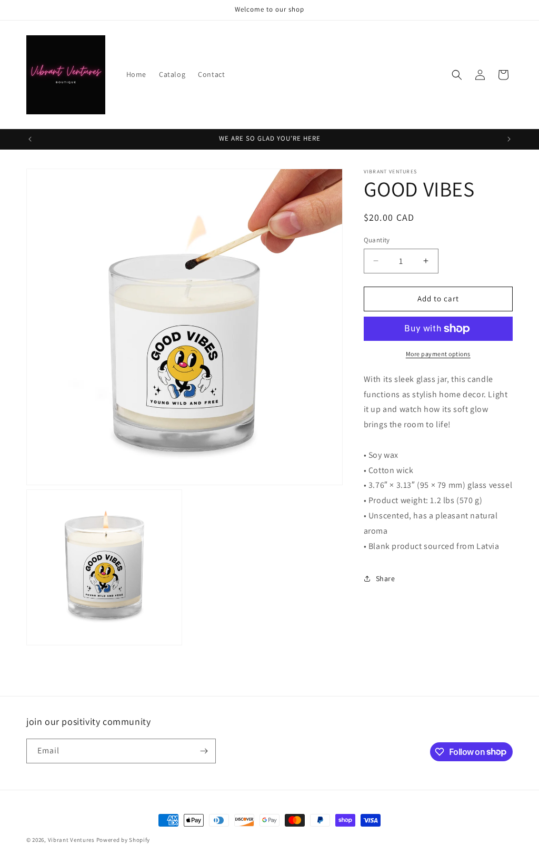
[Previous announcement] (30, 139)
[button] (456, 74)
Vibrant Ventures (72, 839)
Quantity (377, 239)
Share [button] (385, 578)
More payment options (438, 354)
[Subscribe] (203, 751)
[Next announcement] (509, 139)
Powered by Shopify (123, 839)
